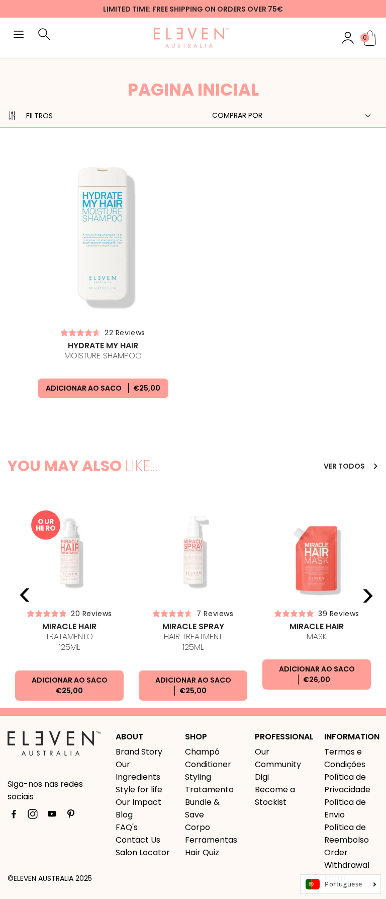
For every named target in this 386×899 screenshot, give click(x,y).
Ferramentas (211, 840)
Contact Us (138, 840)
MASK (317, 632)
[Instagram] (33, 816)
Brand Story (139, 752)
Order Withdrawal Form (346, 865)
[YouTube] (52, 816)
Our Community (278, 758)
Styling (198, 777)
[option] (69, 604)
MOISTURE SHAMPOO (103, 351)
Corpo (197, 827)
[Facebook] (14, 816)
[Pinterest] (71, 816)
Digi (262, 777)
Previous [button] (25, 595)
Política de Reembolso (346, 833)
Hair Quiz (202, 852)
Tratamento (69, 637)
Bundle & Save (202, 808)
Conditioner (208, 764)
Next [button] (367, 595)
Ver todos (345, 466)
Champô (202, 752)
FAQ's (127, 827)
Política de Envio (345, 808)
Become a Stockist (275, 796)
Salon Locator (143, 852)
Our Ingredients (138, 771)
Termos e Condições (344, 758)
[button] (19, 36)
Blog (124, 814)
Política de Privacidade (347, 783)
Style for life (139, 789)
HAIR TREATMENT (193, 637)
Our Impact (138, 802)
